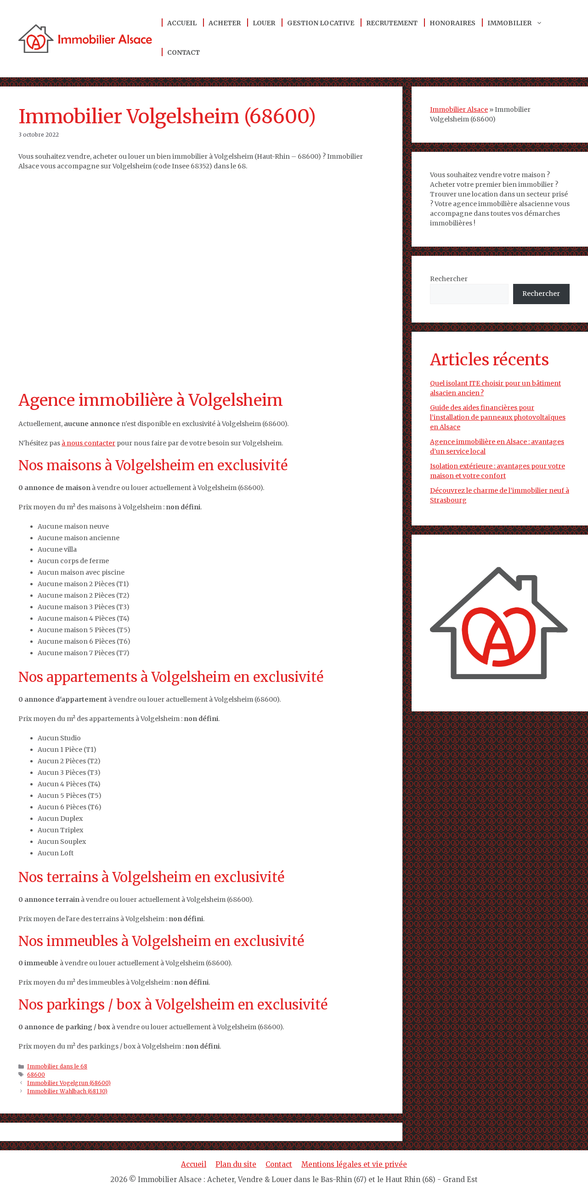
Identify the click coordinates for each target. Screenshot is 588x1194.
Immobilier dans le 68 (57, 1066)
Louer (264, 23)
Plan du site (235, 1164)
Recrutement (392, 23)
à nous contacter (88, 443)
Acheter (225, 23)
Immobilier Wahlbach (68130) (67, 1091)
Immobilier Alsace (459, 109)
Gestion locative (320, 23)
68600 (36, 1074)
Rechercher (449, 279)
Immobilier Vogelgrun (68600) (69, 1082)
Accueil (182, 23)
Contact (183, 52)
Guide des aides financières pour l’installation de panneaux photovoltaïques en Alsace (497, 417)
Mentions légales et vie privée (354, 1164)
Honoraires (452, 23)
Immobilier (509, 23)
